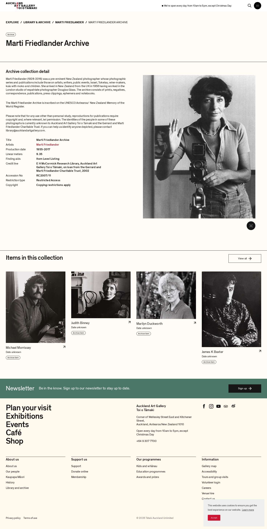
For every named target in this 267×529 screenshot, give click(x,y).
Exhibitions (24, 416)
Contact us (208, 499)
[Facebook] (204, 406)
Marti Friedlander (47, 144)
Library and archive (17, 488)
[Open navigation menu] (257, 5)
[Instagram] (211, 406)
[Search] (249, 5)
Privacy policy (13, 518)
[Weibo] (233, 406)
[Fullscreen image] (251, 225)
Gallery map (209, 466)
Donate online (79, 472)
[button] (35, 317)
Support (76, 466)
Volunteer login (211, 482)
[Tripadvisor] (226, 406)
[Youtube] (218, 406)
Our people (13, 472)
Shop (14, 441)
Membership (78, 477)
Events (17, 424)
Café (13, 432)
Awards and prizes (147, 477)
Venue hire (208, 493)
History (10, 482)
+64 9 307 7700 (146, 441)
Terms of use (30, 518)
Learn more (248, 510)
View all (242, 258)
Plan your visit (28, 408)
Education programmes (150, 472)
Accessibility (209, 472)
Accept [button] (214, 517)
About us (11, 466)
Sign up (242, 388)
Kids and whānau (146, 466)
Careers (206, 488)
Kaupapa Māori (15, 477)
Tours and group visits (215, 477)
